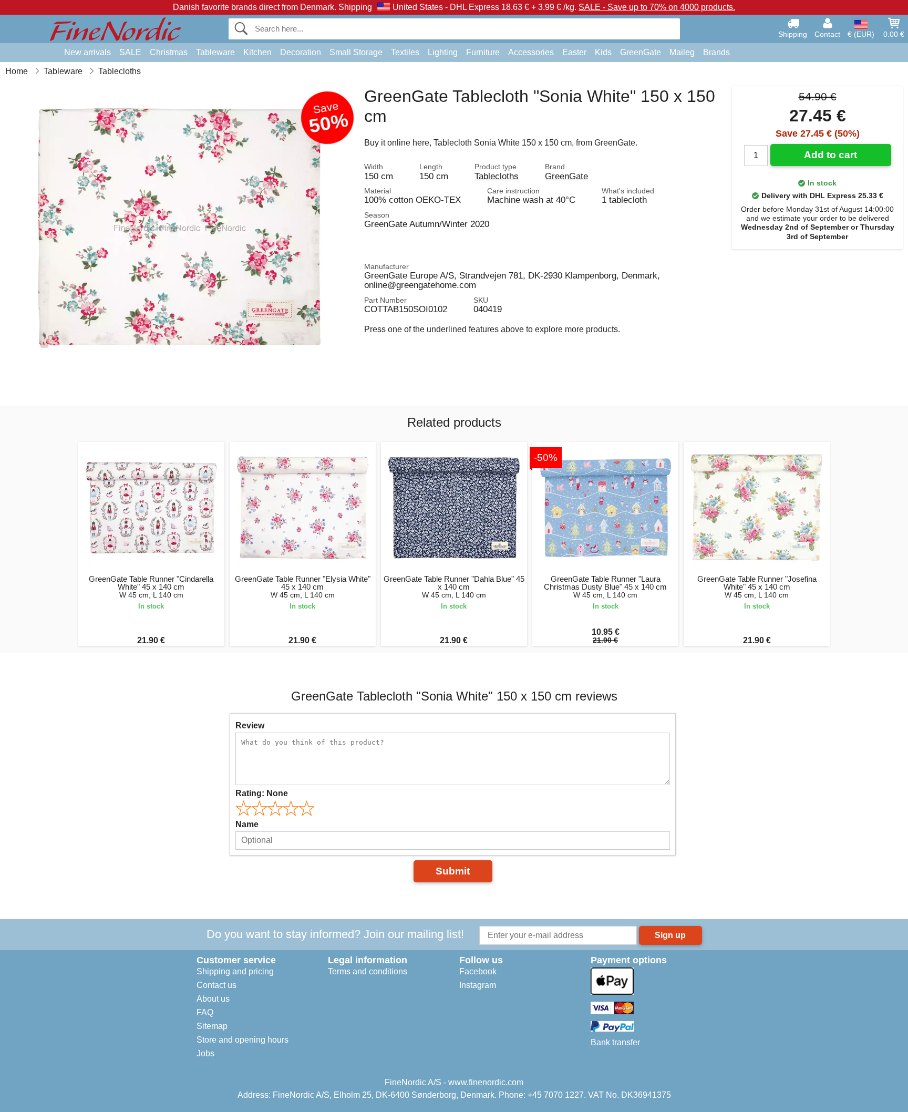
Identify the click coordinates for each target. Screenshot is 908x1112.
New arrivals (87, 52)
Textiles (405, 52)
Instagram (477, 985)
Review (249, 725)
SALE (130, 52)
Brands (716, 52)
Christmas (169, 52)
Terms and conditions (367, 971)
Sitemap (212, 1026)
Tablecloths (496, 176)
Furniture (483, 52)
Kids (603, 52)
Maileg (682, 52)
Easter (574, 52)
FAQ (205, 1012)
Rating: (261, 793)
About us (213, 998)
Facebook (478, 971)
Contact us (216, 985)
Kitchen (257, 52)
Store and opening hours (242, 1039)
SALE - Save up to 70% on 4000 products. (657, 7)
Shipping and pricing (235, 971)
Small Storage (356, 52)
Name (247, 824)
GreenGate (640, 52)
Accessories (531, 52)
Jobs (205, 1053)
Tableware (215, 52)
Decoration (300, 52)
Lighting (443, 52)
